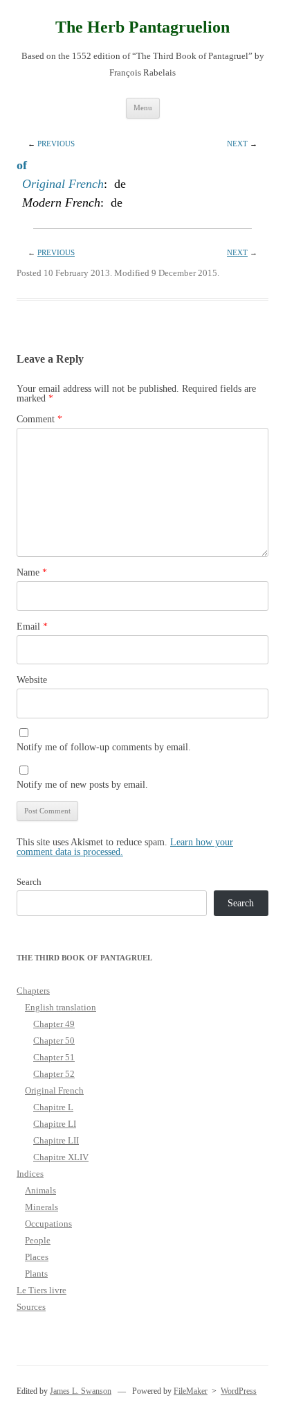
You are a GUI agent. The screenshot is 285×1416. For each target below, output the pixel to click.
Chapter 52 (54, 1074)
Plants (36, 1273)
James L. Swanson (80, 1391)
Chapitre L (53, 1107)
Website (32, 680)
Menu (143, 107)
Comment (39, 419)
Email (32, 626)
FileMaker (191, 1391)
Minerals (41, 1207)
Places (36, 1257)
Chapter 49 (54, 1024)
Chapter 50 (54, 1040)
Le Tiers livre (41, 1290)
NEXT (237, 143)
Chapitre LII (56, 1140)
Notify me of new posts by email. (82, 784)
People (37, 1240)
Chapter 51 (54, 1057)
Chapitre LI (54, 1124)
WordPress (239, 1391)
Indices (30, 1173)
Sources (31, 1307)
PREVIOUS (56, 143)
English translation (60, 1007)
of (22, 165)
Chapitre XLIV (61, 1157)
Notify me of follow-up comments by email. (104, 747)
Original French (63, 184)
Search (29, 882)
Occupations (48, 1223)
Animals (40, 1190)
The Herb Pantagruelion (142, 27)
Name (32, 572)
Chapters (33, 990)
